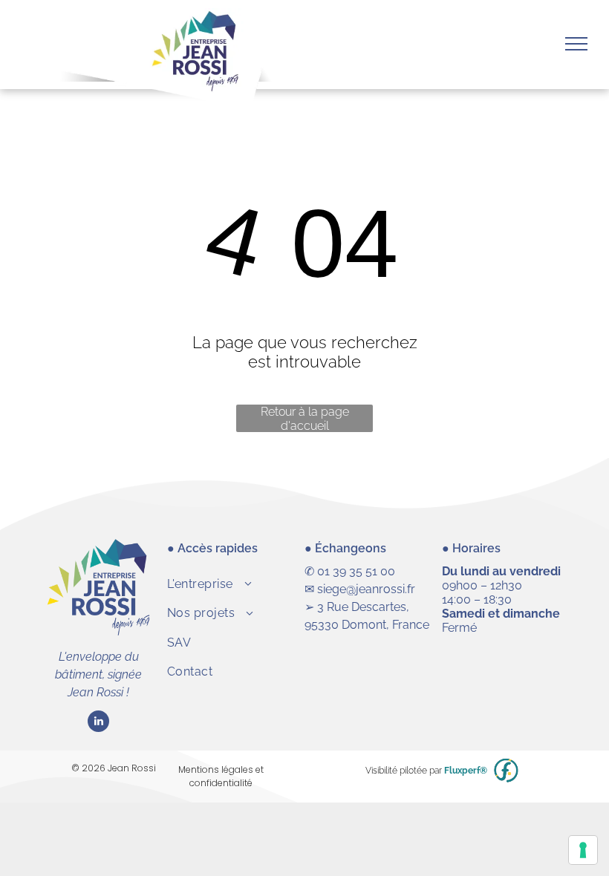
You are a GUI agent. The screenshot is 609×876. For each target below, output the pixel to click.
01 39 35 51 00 (356, 571)
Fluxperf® (465, 770)
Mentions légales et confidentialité (221, 776)
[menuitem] (235, 583)
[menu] (576, 43)
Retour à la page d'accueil (305, 418)
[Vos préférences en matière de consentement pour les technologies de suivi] (583, 850)
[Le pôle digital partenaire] (506, 771)
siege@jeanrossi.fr (366, 589)
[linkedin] (98, 723)
